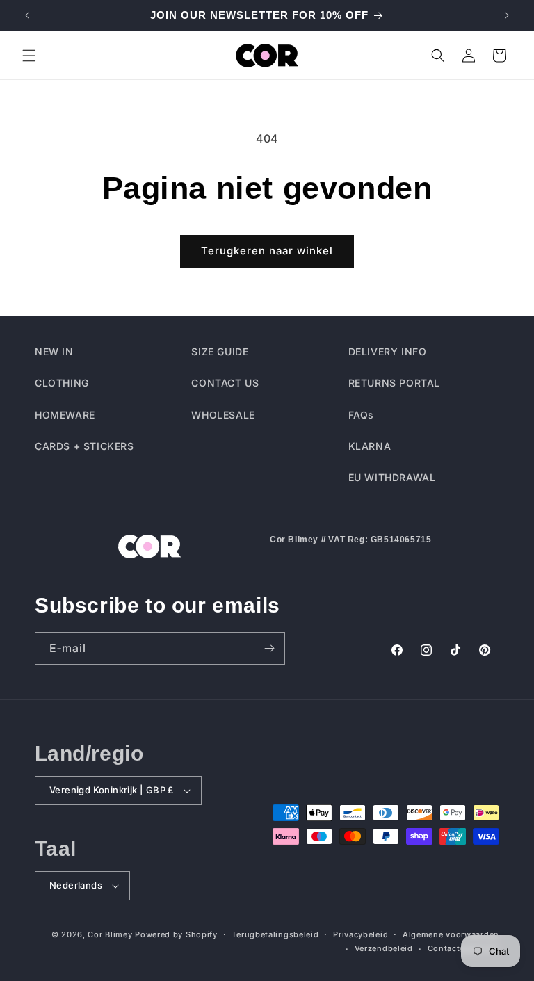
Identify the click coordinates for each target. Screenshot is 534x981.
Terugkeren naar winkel (267, 250)
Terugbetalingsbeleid (275, 934)
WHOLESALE (222, 415)
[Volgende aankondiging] (507, 15)
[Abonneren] (269, 648)
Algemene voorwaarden (451, 934)
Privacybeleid (360, 934)
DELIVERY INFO (387, 351)
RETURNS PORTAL (394, 383)
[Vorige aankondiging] (27, 15)
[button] (29, 55)
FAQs (361, 415)
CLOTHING (62, 383)
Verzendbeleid (384, 948)
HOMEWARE (65, 415)
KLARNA (369, 446)
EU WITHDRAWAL (392, 477)
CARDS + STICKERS (84, 446)
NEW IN (54, 351)
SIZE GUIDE (219, 351)
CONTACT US (225, 383)
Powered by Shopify (176, 934)
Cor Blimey (110, 934)
